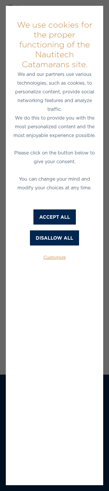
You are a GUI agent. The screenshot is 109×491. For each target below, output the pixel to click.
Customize (54, 257)
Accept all (54, 217)
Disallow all (54, 238)
